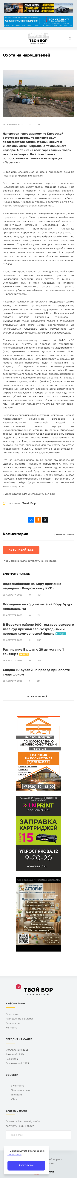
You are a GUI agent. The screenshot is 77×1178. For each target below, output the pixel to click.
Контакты (12, 1028)
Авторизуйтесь (21, 550)
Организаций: (17, 1064)
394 (40, 595)
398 (39, 640)
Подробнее (14, 1155)
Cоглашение (13, 1023)
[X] (45, 520)
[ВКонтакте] (31, 520)
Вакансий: (15, 1055)
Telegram (16, 1095)
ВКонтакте (17, 1086)
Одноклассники (20, 1090)
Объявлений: (17, 1050)
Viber (14, 1099)
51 (39, 125)
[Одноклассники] (38, 520)
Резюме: (12, 1059)
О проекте (12, 1014)
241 (39, 661)
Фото (25, 654)
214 (38, 681)
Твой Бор (29, 503)
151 (39, 615)
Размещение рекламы (19, 1019)
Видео (62, 634)
